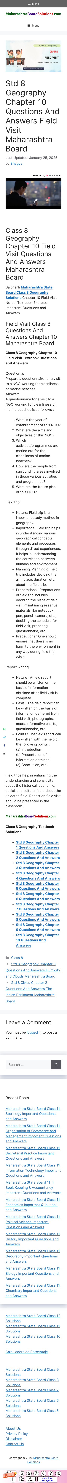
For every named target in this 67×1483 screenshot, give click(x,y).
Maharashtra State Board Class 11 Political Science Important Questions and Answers (33, 1222)
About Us (13, 1428)
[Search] (56, 1064)
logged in (34, 1032)
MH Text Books (30, 1479)
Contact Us (15, 1444)
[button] (33, 1476)
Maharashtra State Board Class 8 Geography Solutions (29, 292)
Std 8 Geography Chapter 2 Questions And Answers (38, 855)
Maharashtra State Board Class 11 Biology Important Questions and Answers (33, 1273)
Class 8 (17, 958)
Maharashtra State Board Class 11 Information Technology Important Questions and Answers (33, 1170)
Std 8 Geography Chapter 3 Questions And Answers (38, 865)
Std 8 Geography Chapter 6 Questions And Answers (38, 896)
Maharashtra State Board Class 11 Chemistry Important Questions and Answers (33, 1290)
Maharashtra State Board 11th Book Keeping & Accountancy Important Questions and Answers (33, 1187)
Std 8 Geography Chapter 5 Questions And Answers (38, 886)
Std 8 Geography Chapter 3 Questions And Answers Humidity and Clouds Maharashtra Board (33, 970)
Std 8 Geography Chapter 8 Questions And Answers (38, 916)
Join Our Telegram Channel (47, 1479)
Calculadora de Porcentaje (27, 1352)
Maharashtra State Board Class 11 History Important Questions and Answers (33, 1239)
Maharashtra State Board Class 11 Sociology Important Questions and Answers (33, 1114)
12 (21, 1479)
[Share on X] (4, 754)
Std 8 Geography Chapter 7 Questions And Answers (38, 906)
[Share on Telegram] (4, 737)
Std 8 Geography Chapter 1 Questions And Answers (37, 844)
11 (13, 1479)
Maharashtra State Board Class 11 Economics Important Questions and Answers (33, 1205)
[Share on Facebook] (4, 746)
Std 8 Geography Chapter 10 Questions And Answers (37, 940)
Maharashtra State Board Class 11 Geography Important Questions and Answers (33, 1256)
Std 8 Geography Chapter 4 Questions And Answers (38, 875)
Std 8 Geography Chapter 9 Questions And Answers (38, 927)
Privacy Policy (17, 1434)
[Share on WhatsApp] (4, 729)
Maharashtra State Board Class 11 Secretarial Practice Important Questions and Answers (33, 1153)
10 (58, 1473)
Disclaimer (14, 1439)
